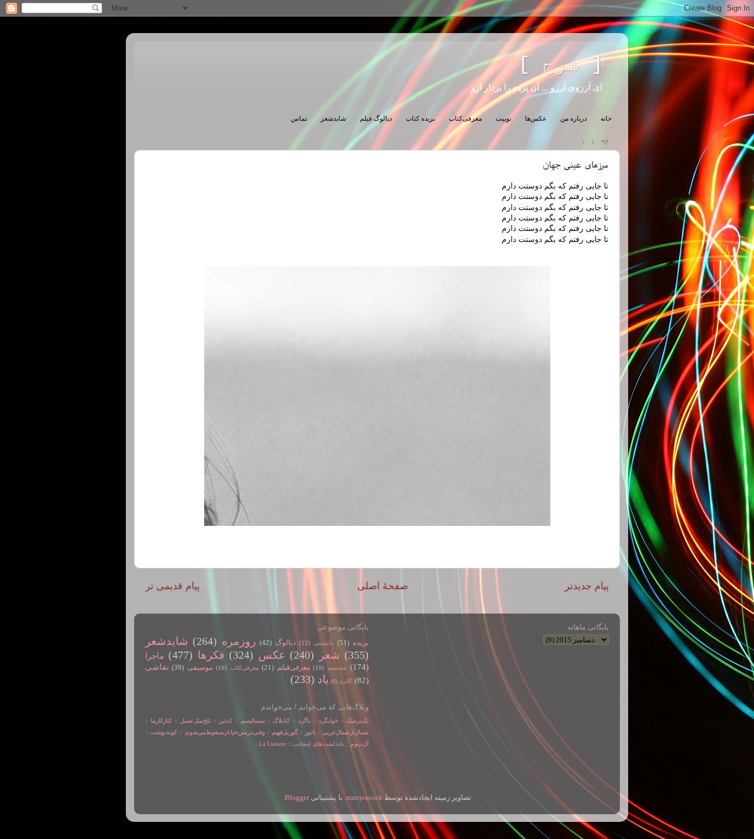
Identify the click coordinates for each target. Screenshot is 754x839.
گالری (345, 681)
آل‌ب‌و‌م (360, 743)
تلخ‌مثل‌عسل (195, 720)
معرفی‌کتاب (465, 118)
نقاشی (157, 667)
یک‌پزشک (357, 720)
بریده (361, 643)
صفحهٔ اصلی (382, 585)
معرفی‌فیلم (293, 667)
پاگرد (303, 720)
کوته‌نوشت (163, 732)
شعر (329, 655)
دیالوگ (285, 643)
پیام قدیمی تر (172, 585)
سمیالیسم (253, 720)
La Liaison (272, 743)
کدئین (225, 720)
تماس (299, 118)
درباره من (573, 118)
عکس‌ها (535, 118)
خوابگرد (327, 720)
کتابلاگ (281, 720)
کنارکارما (161, 720)
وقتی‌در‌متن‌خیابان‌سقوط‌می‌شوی (224, 732)
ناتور (310, 732)
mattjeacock (364, 798)
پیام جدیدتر (587, 585)
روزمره (239, 641)
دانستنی (323, 642)
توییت (503, 118)
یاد (323, 679)
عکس (271, 655)
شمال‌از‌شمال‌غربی (345, 732)
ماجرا (154, 656)
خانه (606, 118)
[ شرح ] (560, 64)
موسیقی (200, 667)
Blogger (297, 798)
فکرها (211, 655)
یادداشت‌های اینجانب (318, 743)
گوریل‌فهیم (285, 732)
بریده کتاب (420, 118)
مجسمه (337, 667)
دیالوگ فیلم (376, 118)
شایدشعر (333, 118)
